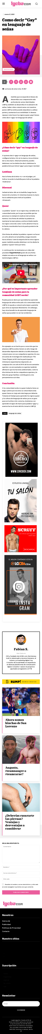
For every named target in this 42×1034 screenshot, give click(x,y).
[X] (16, 82)
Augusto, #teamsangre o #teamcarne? (15, 771)
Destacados (8, 69)
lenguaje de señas (15, 413)
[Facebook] (11, 82)
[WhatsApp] (21, 82)
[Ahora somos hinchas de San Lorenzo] (21, 701)
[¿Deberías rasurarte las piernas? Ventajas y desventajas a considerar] (21, 797)
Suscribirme (21, 1010)
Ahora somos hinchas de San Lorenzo (15, 723)
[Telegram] (31, 82)
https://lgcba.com (21, 653)
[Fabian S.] (21, 640)
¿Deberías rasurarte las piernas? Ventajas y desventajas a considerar (19, 822)
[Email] (26, 82)
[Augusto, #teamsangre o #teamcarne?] (21, 749)
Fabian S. (21, 649)
